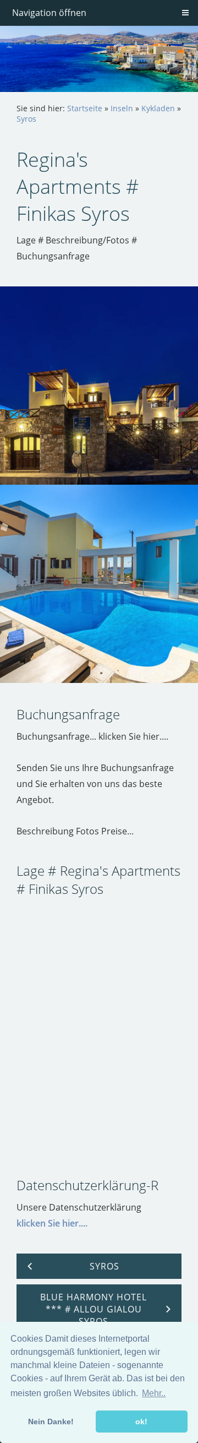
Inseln (122, 108)
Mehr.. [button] (154, 1393)
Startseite (84, 108)
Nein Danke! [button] (51, 1421)
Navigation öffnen (49, 13)
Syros (26, 118)
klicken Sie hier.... (51, 1223)
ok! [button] (141, 1421)
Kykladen (158, 108)
